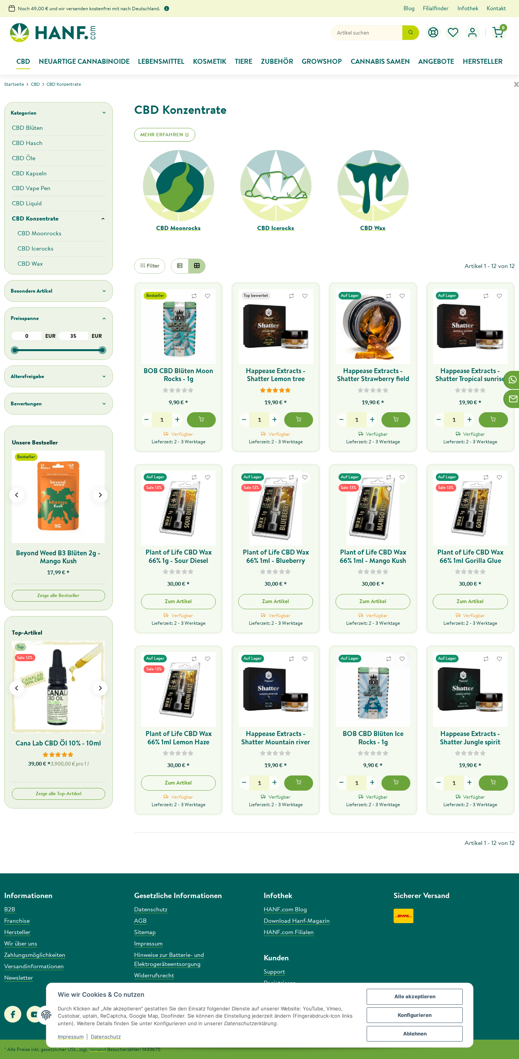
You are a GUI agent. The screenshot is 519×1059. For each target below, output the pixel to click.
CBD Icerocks (275, 228)
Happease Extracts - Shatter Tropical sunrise (470, 375)
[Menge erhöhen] (177, 419)
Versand (97, 1049)
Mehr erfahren (162, 134)
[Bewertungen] (178, 390)
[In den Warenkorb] (201, 419)
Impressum (71, 1037)
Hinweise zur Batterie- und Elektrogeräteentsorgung (169, 959)
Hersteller (17, 932)
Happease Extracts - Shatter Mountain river (275, 737)
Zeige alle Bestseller (58, 595)
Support (274, 971)
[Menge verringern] (146, 419)
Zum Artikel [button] (178, 601)
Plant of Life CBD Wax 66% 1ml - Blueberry (276, 556)
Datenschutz (106, 1037)
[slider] (15, 350)
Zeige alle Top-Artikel (58, 793)
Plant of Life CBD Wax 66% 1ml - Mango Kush (373, 556)
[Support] (433, 32)
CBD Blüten (27, 127)
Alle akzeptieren (414, 996)
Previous (16, 495)
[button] (453, 32)
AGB (140, 920)
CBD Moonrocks (178, 228)
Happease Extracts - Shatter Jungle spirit (470, 737)
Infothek (467, 8)
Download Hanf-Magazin (297, 920)
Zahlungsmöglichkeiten (34, 954)
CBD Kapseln (29, 173)
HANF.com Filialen (289, 932)
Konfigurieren (415, 1015)
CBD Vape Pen (31, 188)
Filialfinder (436, 8)
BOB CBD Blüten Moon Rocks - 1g (178, 375)
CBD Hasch (27, 143)
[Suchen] (410, 32)
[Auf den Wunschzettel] (207, 296)
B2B (9, 909)
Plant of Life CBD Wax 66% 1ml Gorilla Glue (470, 556)
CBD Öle (23, 158)
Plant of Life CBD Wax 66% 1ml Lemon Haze (179, 737)
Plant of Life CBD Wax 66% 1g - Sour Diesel (179, 556)
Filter (152, 265)
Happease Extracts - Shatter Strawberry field (373, 375)
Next (100, 495)
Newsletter (18, 977)
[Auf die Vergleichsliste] (194, 296)
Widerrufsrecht (154, 975)
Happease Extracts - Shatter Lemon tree (275, 375)
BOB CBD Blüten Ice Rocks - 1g (373, 737)
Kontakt (496, 8)
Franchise (17, 920)
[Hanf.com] (52, 33)
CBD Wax (373, 228)
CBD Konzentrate (35, 218)
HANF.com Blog (285, 909)
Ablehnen (415, 1034)
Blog (409, 8)
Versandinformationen (34, 966)
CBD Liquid (27, 203)
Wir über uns (20, 943)
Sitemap (145, 932)
